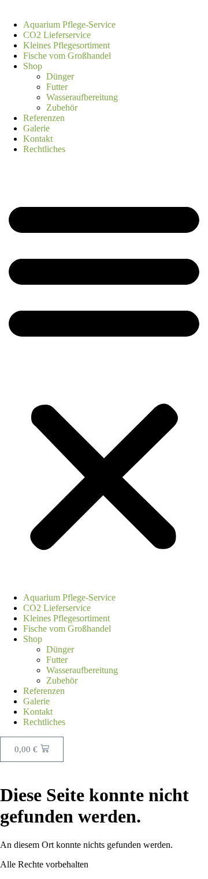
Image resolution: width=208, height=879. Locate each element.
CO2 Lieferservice (57, 35)
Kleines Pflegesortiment (66, 45)
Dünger (60, 76)
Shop (32, 66)
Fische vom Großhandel (67, 56)
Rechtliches (44, 149)
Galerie (36, 128)
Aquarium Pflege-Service (69, 24)
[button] (104, 373)
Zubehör (61, 107)
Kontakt (38, 139)
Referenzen (44, 118)
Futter (57, 87)
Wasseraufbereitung (82, 97)
